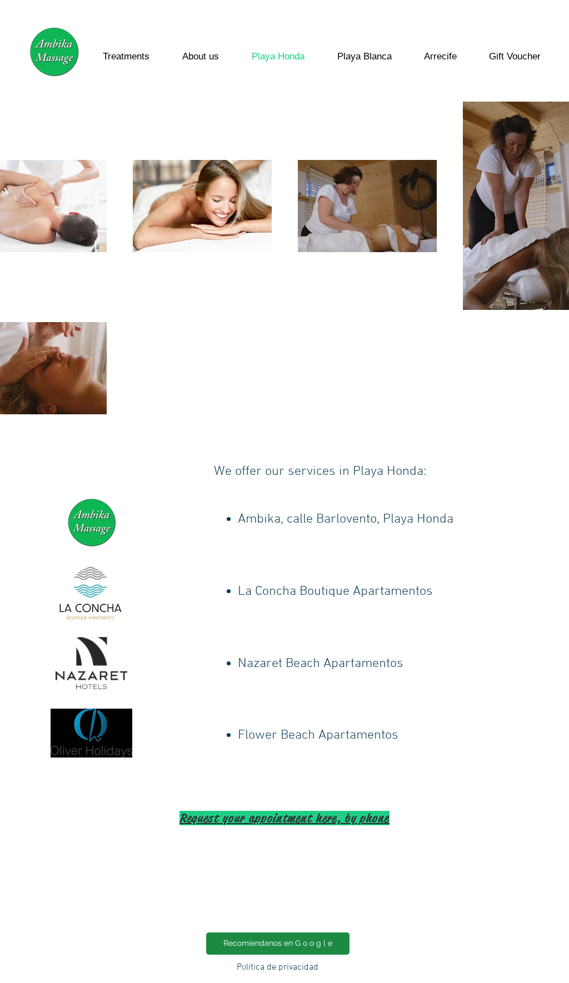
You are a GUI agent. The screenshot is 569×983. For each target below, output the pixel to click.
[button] (347, 502)
